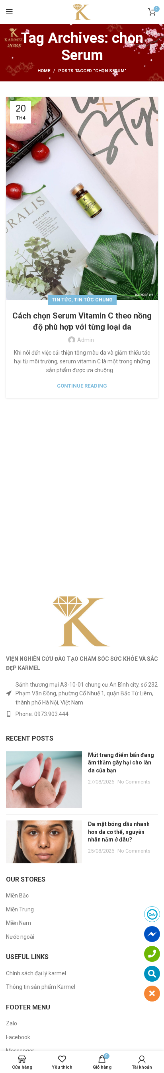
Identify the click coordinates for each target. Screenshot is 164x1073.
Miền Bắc (17, 895)
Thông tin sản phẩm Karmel (40, 987)
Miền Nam (18, 923)
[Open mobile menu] (9, 12)
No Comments (133, 782)
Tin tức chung (93, 300)
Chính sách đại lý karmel (36, 973)
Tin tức (62, 300)
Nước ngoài (20, 937)
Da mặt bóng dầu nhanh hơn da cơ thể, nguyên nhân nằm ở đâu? (119, 832)
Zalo (11, 1023)
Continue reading (82, 385)
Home (43, 70)
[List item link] (82, 714)
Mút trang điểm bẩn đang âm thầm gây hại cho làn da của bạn (121, 763)
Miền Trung (20, 909)
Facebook (18, 1037)
